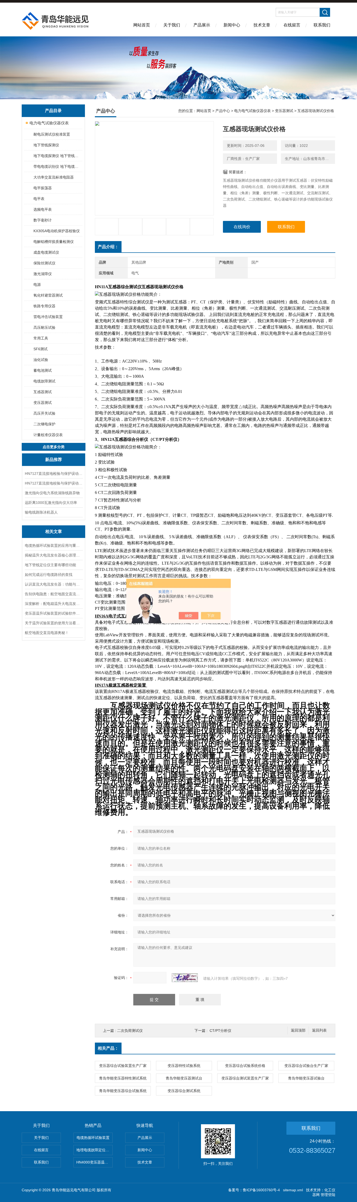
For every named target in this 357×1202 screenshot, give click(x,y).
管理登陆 (328, 1195)
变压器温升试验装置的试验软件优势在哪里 (53, 613)
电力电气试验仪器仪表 (49, 123)
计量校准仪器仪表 (48, 435)
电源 (37, 284)
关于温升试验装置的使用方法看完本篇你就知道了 (53, 623)
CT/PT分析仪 (220, 1030)
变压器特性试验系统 (184, 1066)
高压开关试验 (44, 413)
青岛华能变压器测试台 (184, 1078)
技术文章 (262, 25)
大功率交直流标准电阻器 (53, 177)
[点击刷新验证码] (185, 977)
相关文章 (53, 531)
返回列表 (319, 1030)
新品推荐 (53, 459)
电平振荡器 (42, 188)
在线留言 (292, 25)
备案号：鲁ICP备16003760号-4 (254, 1190)
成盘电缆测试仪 (46, 252)
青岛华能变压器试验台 (306, 1078)
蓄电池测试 (42, 370)
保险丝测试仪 (44, 263)
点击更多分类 (54, 447)
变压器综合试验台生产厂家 (306, 1066)
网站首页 (141, 25)
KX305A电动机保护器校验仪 (56, 231)
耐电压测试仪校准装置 (51, 134)
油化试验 (40, 360)
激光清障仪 (42, 274)
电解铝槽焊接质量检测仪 (53, 242)
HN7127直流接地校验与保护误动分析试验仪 (53, 483)
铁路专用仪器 (44, 306)
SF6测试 (40, 349)
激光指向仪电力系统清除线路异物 (52, 493)
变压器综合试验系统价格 (245, 1066)
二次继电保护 (44, 424)
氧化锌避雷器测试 (48, 295)
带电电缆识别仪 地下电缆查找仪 (57, 166)
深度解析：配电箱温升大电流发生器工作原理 (53, 604)
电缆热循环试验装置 (93, 1138)
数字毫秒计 (42, 220)
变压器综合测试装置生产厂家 (245, 1078)
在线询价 (242, 227)
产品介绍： (108, 246)
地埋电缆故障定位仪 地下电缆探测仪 (94, 1150)
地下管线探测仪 (46, 145)
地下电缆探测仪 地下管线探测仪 (57, 156)
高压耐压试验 (44, 327)
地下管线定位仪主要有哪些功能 (50, 565)
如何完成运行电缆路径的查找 (48, 574)
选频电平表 (42, 209)
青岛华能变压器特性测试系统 (123, 1078)
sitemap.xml (293, 1190)
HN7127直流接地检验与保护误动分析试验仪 (53, 473)
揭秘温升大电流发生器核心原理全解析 (53, 555)
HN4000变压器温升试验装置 (94, 1162)
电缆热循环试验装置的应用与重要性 (53, 545)
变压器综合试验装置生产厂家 (123, 1066)
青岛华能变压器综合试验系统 (123, 1091)
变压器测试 (42, 402)
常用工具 (40, 338)
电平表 (38, 199)
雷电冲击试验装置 (48, 317)
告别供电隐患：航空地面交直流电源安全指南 (53, 594)
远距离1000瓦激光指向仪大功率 (51, 502)
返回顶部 (298, 1030)
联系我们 (322, 25)
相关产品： (108, 1048)
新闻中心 (231, 25)
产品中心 (222, 111)
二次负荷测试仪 (130, 1030)
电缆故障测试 (44, 381)
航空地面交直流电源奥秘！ (47, 633)
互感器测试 (42, 392)
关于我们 (171, 25)
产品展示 (201, 25)
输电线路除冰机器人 (41, 512)
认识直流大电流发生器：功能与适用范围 (53, 584)
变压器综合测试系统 (184, 1091)
